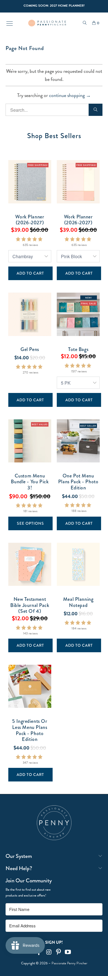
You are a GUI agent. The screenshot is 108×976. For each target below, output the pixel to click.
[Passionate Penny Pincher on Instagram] (49, 952)
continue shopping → (70, 95)
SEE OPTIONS (30, 523)
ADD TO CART (30, 273)
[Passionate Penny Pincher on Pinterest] (59, 952)
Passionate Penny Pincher (69, 963)
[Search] (84, 23)
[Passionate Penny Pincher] (47, 23)
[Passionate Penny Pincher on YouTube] (68, 952)
